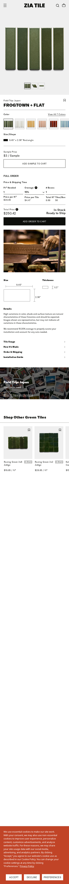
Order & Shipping (13, 352)
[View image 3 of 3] (41, 86)
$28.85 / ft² (41, 470)
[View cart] (63, 6)
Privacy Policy (27, 866)
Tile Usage (9, 341)
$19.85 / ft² (10, 470)
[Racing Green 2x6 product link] (18, 442)
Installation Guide (13, 357)
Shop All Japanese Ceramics (18, 395)
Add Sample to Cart (34, 163)
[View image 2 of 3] (34, 86)
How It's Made (11, 346)
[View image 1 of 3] (27, 86)
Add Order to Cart (34, 221)
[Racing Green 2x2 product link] (48, 442)
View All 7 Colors (56, 114)
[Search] (57, 5)
